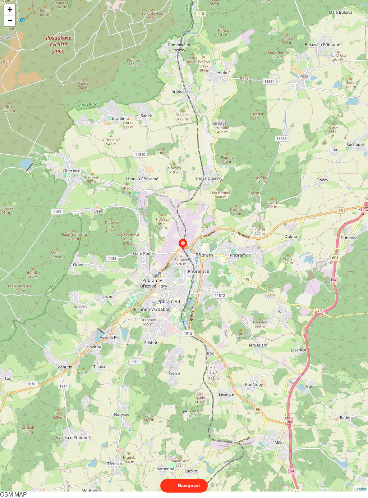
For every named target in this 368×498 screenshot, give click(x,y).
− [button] (10, 20)
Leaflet (360, 489)
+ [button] (10, 9)
